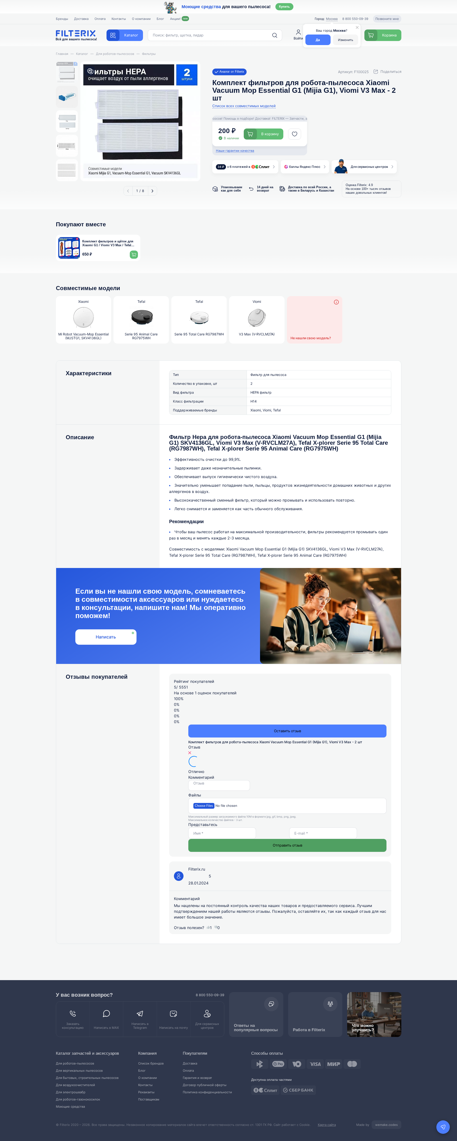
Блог (160, 19)
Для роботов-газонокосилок (78, 1099)
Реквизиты (146, 1092)
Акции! (179, 19)
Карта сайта (327, 1125)
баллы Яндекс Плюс (304, 167)
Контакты (119, 19)
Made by (377, 1125)
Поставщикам (148, 1099)
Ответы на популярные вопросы (256, 1027)
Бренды (62, 19)
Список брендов (151, 1063)
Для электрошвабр (70, 1092)
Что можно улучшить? (363, 1027)
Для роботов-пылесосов (75, 1063)
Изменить (345, 40)
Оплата (100, 19)
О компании (141, 19)
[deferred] (294, 134)
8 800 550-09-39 (210, 995)
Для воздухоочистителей (75, 1085)
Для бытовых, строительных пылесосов (87, 1078)
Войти (298, 38)
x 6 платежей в (234, 167)
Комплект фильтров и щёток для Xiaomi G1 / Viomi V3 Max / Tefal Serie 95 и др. (107, 244)
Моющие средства (70, 1106)
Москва (332, 19)
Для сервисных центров (369, 167)
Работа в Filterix (309, 1030)
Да (318, 40)
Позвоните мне (387, 19)
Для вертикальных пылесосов (79, 1070)
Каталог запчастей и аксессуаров (87, 1053)
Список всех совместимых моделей (244, 106)
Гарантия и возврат (197, 1078)
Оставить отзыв (287, 731)
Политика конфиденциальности (207, 1092)
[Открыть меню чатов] (443, 1127)
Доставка (81, 19)
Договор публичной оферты (204, 1085)
